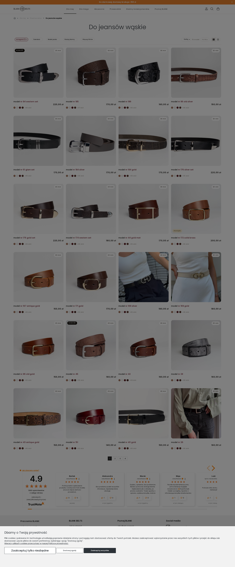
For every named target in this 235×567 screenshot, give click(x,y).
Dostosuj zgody (69, 550)
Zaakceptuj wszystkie (100, 550)
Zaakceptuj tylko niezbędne (30, 550)
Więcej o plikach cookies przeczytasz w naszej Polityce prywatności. (36, 543)
